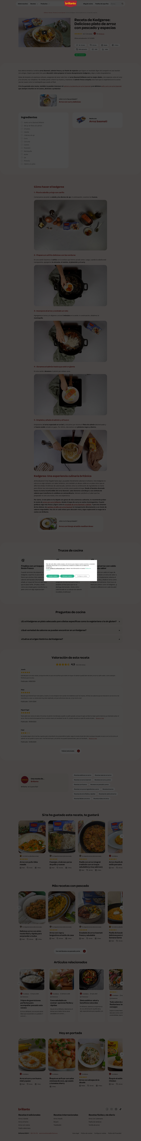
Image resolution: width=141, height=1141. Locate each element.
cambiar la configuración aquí (57, 568)
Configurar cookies (82, 576)
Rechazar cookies (67, 576)
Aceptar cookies (53, 576)
